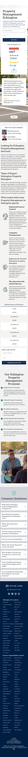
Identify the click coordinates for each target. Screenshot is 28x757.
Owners (14, 738)
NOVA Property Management (14, 742)
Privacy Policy (14, 739)
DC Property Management (14, 741)
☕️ (14, 749)
